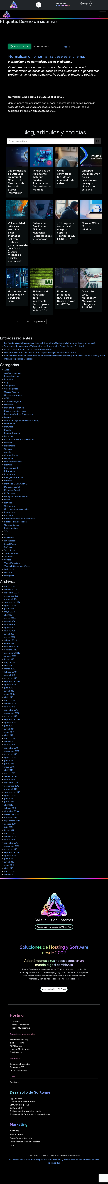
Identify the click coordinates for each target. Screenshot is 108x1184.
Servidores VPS (17, 1067)
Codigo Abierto (11, 392)
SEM (6, 531)
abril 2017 (8, 735)
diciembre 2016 (11, 748)
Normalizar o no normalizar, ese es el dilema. (46, 56)
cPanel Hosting (17, 1043)
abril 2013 (8, 868)
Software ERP (16, 1108)
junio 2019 (9, 659)
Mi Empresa (9, 493)
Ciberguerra (9, 385)
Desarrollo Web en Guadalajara (18, 414)
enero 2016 (9, 779)
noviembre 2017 (11, 713)
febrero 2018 (10, 703)
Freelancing (9, 445)
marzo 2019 (9, 668)
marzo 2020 (10, 637)
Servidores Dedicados (20, 1064)
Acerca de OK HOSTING (54, 989)
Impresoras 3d (11, 468)
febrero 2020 (10, 640)
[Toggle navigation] (102, 14)
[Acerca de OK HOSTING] (54, 992)
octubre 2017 (10, 716)
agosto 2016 (10, 757)
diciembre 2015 (11, 782)
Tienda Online (16, 1134)
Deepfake (8, 404)
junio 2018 (9, 691)
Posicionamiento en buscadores (19, 518)
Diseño (7, 417)
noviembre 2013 (11, 846)
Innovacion (9, 474)
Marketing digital (12, 487)
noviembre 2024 (12, 596)
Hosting (8, 464)
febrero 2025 (10, 589)
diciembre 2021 (11, 624)
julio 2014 (8, 827)
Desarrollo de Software (15, 411)
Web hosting (10, 569)
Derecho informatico (14, 407)
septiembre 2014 (12, 820)
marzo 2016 (9, 773)
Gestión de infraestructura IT (24, 1101)
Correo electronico (13, 395)
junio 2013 (9, 862)
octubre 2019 (10, 649)
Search (97, 141)
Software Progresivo (19, 1105)
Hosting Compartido (19, 1024)
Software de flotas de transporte (25, 1111)
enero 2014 (9, 839)
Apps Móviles (16, 1098)
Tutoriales (9, 556)
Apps (6, 369)
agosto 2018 (10, 684)
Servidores (9, 537)
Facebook (9, 436)
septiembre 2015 (12, 792)
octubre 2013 (10, 849)
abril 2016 (8, 770)
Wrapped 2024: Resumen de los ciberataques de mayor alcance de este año (40, 352)
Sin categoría (10, 540)
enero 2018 (9, 706)
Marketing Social (12, 490)
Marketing (14, 1130)
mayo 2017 (9, 732)
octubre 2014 (10, 817)
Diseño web (9, 423)
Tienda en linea (11, 553)
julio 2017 (8, 725)
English (86, 3)
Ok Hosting (9, 506)
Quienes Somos (11, 525)
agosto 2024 (10, 605)
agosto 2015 (10, 795)
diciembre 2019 (11, 646)
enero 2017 (9, 744)
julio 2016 (8, 760)
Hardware (8, 458)
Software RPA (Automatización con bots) (30, 1114)
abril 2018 (8, 697)
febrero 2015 (10, 808)
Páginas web (10, 512)
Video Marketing (12, 563)
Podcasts (8, 515)
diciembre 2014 (11, 811)
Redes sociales (11, 528)
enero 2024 (9, 621)
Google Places (11, 455)
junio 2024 (9, 608)
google (7, 452)
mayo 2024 (9, 611)
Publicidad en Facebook (15, 521)
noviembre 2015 (11, 786)
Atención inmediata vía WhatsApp (55, 927)
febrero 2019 (10, 672)
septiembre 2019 (12, 653)
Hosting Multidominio (20, 1028)
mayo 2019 (9, 662)
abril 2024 (9, 615)
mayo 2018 (9, 694)
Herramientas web (13, 461)
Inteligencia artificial (13, 477)
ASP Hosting (16, 1046)
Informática (9, 471)
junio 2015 (9, 801)
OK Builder (15, 1021)
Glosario (8, 449)
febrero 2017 (10, 741)
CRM (6, 398)
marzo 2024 (10, 618)
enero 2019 (9, 675)
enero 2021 (9, 630)
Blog (6, 382)
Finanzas (8, 442)
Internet (8, 480)
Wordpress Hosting (19, 1039)
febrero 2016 (10, 776)
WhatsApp (9, 572)
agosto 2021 (10, 627)
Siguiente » (39, 321)
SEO (6, 534)
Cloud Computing (18, 1070)
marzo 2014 (9, 833)
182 (28, 321)
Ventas (7, 559)
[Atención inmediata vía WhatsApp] (54, 930)
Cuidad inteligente (12, 401)
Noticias (8, 502)
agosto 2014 (10, 824)
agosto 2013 (10, 855)
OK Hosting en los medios (16, 509)
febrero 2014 (10, 836)
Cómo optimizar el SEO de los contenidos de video (28, 349)
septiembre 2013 (12, 852)
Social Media (10, 544)
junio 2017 (9, 729)
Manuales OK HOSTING (15, 483)
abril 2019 (8, 665)
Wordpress (9, 575)
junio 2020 (9, 634)
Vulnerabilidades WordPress (17, 566)
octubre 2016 (10, 754)
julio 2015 (8, 798)
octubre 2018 (10, 678)
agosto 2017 (10, 722)
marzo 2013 (9, 871)
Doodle (7, 430)
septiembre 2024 (12, 602)
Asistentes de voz (12, 373)
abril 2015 (8, 805)
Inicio (66, 47)
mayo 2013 (9, 865)
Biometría (8, 379)
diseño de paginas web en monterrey (21, 420)
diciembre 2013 (11, 843)
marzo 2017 (9, 738)
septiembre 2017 (12, 719)
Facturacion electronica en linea (19, 439)
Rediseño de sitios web (21, 1138)
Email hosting (16, 1052)
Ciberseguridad (11, 388)
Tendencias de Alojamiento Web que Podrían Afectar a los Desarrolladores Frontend (44, 346)
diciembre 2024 (11, 592)
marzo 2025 (9, 586)
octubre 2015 (10, 789)
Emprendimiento (12, 433)
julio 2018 (8, 687)
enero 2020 (9, 643)
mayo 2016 (9, 767)
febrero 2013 (10, 874)
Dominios (8, 426)
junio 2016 (9, 763)
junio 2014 (9, 830)
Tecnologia (9, 550)
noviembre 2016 (11, 751)
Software (8, 547)
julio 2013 (8, 858)
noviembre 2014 (11, 814)
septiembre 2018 (12, 681)
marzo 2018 (9, 700)
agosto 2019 (10, 656)
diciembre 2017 (11, 710)
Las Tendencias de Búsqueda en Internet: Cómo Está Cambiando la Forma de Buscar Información (50, 343)
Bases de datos (11, 376)
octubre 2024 (11, 599)
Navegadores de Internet (16, 496)
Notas (7, 499)
